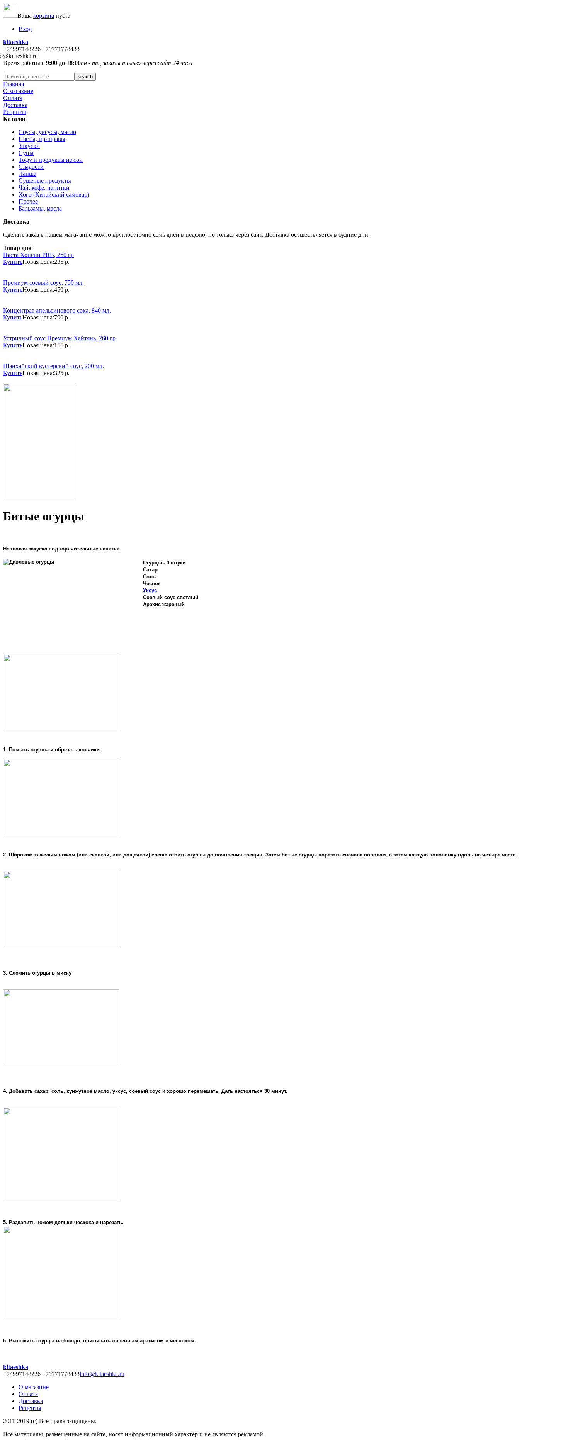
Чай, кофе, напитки (44, 187)
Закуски (29, 146)
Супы (26, 152)
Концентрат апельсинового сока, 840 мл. (57, 310)
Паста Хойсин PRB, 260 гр (38, 254)
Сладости (31, 166)
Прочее (28, 201)
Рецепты (14, 112)
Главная (13, 84)
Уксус (150, 590)
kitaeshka (15, 42)
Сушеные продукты (45, 180)
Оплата (12, 98)
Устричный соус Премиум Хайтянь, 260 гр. (60, 338)
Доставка (15, 105)
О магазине (18, 91)
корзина (43, 15)
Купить (12, 261)
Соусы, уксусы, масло (47, 132)
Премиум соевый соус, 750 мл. (43, 282)
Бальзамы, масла (40, 208)
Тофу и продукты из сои (51, 159)
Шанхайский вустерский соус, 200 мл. (53, 366)
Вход (25, 28)
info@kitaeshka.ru (102, 1374)
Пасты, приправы (42, 139)
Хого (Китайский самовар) (54, 194)
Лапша (27, 173)
